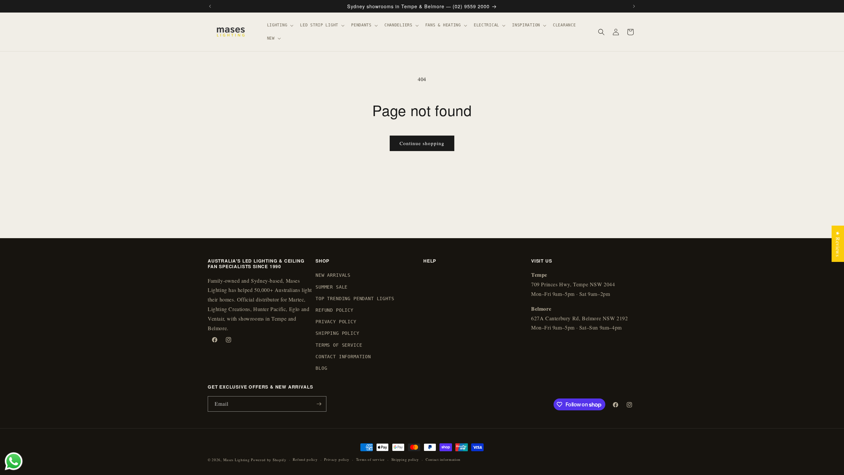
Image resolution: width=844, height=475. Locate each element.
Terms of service (370, 459)
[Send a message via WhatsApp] (13, 461)
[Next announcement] (634, 6)
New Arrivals (333, 275)
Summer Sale (331, 287)
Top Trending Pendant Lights (355, 298)
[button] (279, 25)
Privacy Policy (336, 321)
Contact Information (343, 356)
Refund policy (305, 459)
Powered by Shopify (268, 459)
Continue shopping (422, 143)
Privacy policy (336, 459)
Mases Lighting (236, 459)
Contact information (443, 459)
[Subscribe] (319, 404)
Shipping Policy (337, 333)
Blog (321, 368)
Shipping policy (405, 459)
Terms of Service (339, 345)
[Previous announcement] (210, 6)
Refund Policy (334, 310)
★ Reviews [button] (837, 244)
